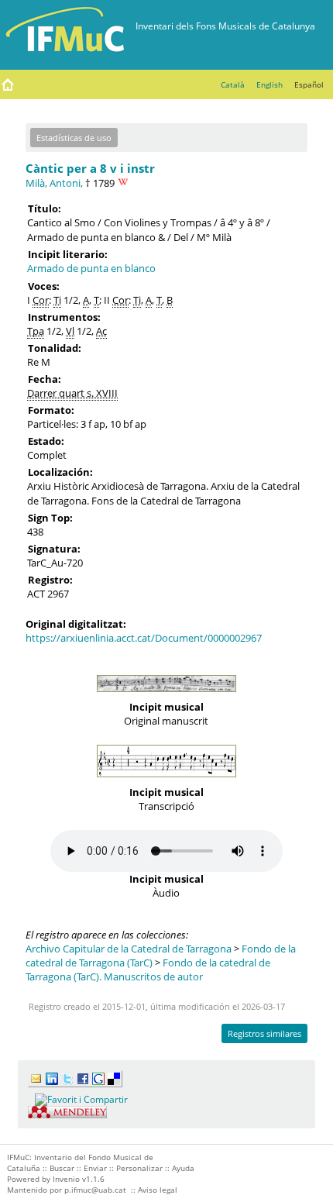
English (269, 84)
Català (233, 84)
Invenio (66, 1178)
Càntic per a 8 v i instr (90, 168)
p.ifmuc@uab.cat (95, 1189)
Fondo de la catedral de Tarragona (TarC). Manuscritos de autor (148, 969)
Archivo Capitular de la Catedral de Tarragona (129, 949)
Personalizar (139, 1167)
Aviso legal (157, 1189)
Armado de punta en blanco (91, 268)
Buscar (62, 1167)
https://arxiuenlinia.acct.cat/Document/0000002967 (144, 638)
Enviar (95, 1167)
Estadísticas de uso (74, 137)
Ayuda (183, 1167)
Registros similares (264, 1033)
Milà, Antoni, (54, 183)
